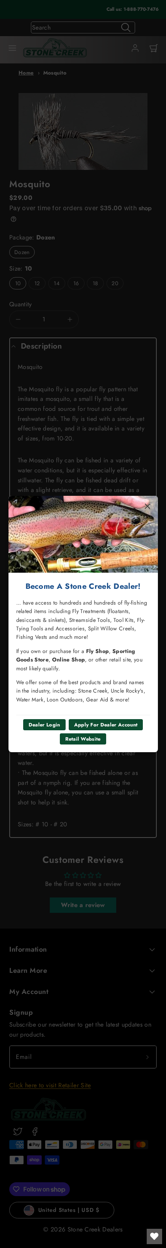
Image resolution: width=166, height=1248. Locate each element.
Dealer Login (44, 724)
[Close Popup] (147, 506)
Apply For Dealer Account (106, 724)
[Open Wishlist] (154, 1236)
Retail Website (82, 739)
